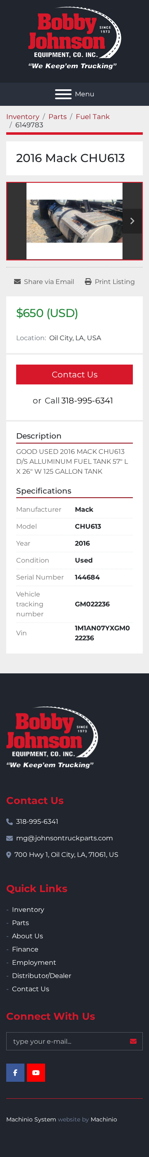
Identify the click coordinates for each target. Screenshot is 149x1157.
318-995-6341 (87, 401)
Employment (34, 962)
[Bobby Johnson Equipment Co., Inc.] (52, 737)
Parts (20, 923)
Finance (25, 949)
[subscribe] (133, 1041)
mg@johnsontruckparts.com (64, 838)
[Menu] (63, 94)
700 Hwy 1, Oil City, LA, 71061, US (66, 855)
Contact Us (75, 374)
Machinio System (31, 1119)
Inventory (28, 910)
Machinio (104, 1119)
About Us (27, 936)
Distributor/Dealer (41, 976)
